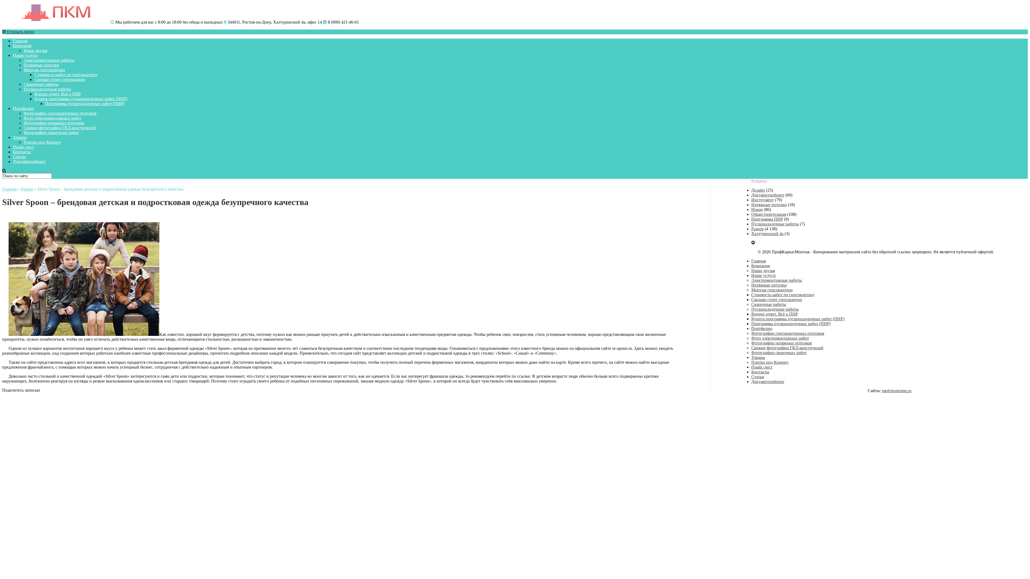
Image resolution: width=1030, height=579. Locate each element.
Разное (27, 189)
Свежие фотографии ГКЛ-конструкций (60, 127)
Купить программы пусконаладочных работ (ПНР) (80, 98)
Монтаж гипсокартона (44, 70)
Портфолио (23, 108)
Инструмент (762, 200)
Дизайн (758, 190)
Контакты (22, 152)
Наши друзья (35, 50)
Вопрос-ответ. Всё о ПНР (57, 94)
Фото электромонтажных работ (52, 118)
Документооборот (29, 161)
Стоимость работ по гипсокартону (66, 74)
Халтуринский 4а (767, 233)
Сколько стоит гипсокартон (59, 79)
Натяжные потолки (41, 65)
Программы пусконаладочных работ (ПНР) (84, 103)
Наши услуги (25, 55)
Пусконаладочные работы (47, 89)
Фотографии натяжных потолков (54, 123)
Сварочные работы (41, 84)
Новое (757, 209)
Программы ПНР (767, 219)
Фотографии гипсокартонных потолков (60, 113)
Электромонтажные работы (49, 60)
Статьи (19, 156)
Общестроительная (768, 214)
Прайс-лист (23, 147)
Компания (22, 45)
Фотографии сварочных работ (51, 132)
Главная (20, 41)
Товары (20, 137)
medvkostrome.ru (896, 390)
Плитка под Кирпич (42, 142)
